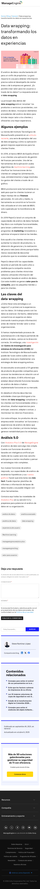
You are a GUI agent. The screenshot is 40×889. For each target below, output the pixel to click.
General (7, 729)
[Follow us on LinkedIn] (5, 827)
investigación (32, 342)
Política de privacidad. (25, 612)
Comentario (6, 582)
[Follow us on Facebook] (17, 827)
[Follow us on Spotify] (35, 827)
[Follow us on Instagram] (23, 827)
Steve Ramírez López (21, 644)
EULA (27, 844)
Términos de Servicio (14, 848)
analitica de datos (9, 521)
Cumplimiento (11, 852)
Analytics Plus (7, 500)
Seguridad (29, 848)
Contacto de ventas (25, 860)
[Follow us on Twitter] (11, 827)
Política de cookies (10, 856)
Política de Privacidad (26, 852)
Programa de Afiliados (28, 856)
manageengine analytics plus (14, 541)
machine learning (22, 167)
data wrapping (27, 521)
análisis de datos (9, 514)
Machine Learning (9, 535)
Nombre (4, 600)
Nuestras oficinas (20, 864)
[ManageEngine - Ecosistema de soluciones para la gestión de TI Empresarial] (12, 4)
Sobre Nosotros (16, 844)
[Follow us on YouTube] (29, 827)
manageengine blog (10, 548)
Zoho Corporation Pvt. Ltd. (19, 881)
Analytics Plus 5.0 (13, 443)
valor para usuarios (10, 555)
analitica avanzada (28, 514)
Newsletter (12, 860)
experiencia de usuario (11, 528)
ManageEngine (31, 443)
